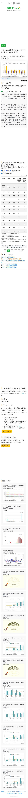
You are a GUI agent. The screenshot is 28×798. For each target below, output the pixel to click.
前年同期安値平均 (7, 173)
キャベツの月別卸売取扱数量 (9, 266)
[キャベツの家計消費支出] (13, 559)
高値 (3, 171)
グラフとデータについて (12, 791)
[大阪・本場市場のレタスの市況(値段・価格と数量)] (13, 759)
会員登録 (17, 3)
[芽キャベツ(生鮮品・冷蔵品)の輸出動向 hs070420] (13, 516)
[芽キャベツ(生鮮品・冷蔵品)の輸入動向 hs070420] (13, 538)
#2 (3, 45)
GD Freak (13, 8)
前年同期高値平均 (16, 171)
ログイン (10, 3)
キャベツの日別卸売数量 (8, 257)
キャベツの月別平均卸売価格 (9, 264)
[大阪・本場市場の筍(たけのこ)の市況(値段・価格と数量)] (13, 626)
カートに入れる (7, 431)
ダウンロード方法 (6, 78)
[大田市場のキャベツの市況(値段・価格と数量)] (13, 494)
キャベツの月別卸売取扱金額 (9, 267)
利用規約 (20, 793)
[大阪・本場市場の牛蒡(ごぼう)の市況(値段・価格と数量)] (13, 648)
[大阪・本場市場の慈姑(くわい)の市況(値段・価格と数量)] (13, 581)
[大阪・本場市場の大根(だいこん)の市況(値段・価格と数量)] (13, 692)
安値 (8, 171)
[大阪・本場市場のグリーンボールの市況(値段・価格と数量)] (13, 781)
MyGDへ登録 (5, 446)
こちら (22, 393)
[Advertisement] (14, 27)
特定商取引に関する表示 (12, 793)
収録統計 (3, 791)
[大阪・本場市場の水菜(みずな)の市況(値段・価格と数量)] (13, 715)
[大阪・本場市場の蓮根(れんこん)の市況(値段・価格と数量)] (13, 603)
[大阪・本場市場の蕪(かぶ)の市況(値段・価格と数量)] (13, 670)
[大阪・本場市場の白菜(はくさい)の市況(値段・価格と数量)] (13, 737)
